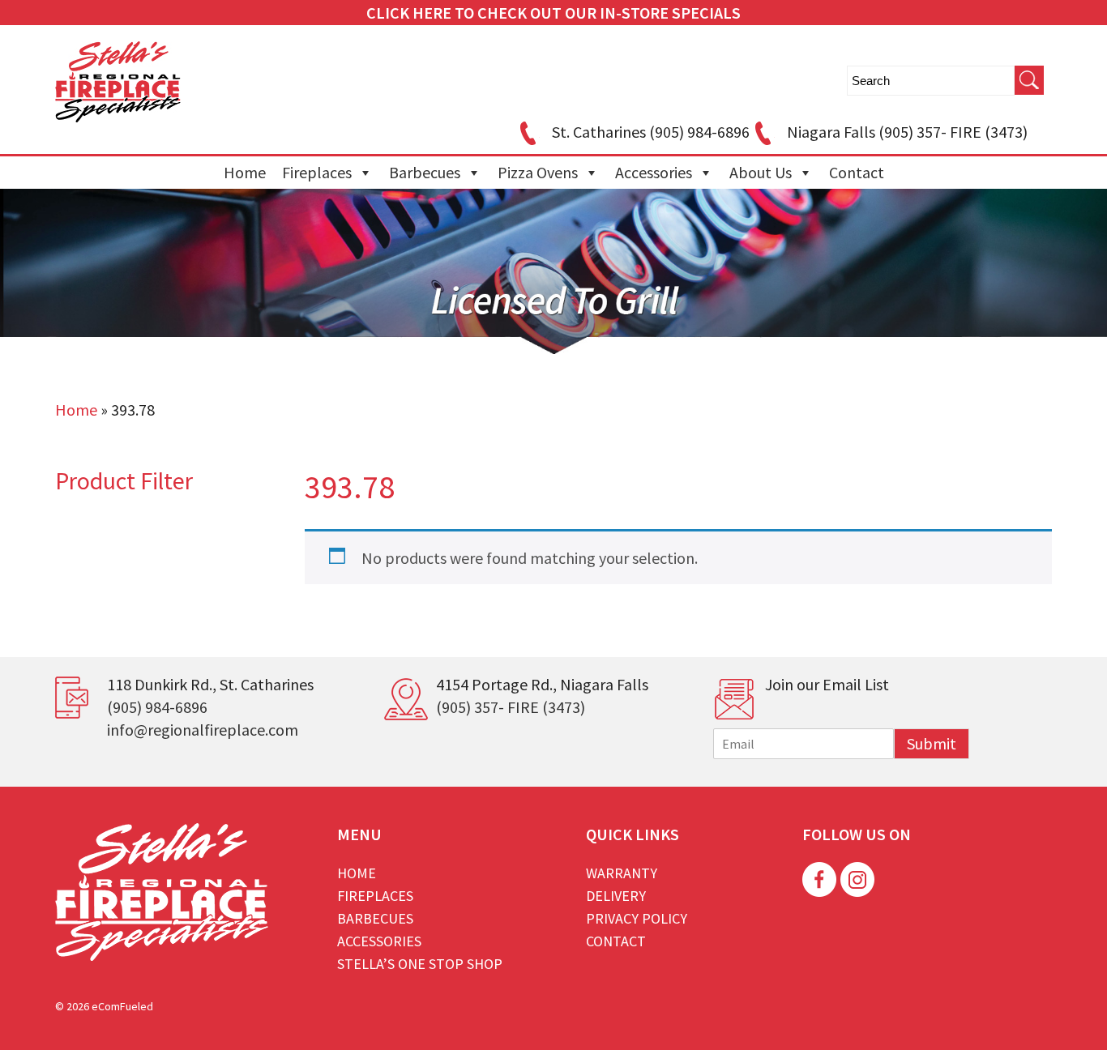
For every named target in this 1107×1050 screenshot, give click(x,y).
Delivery (616, 895)
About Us (760, 172)
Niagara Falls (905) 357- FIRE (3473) (907, 132)
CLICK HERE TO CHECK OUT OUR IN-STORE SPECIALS (553, 12)
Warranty (621, 873)
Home (245, 172)
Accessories (653, 172)
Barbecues (424, 172)
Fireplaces (317, 172)
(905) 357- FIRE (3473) (510, 707)
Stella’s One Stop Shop (419, 963)
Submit (931, 743)
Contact (856, 172)
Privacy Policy (636, 918)
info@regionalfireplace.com (202, 729)
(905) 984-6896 (157, 707)
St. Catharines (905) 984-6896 (651, 132)
